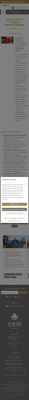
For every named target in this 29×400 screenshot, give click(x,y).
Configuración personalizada (14, 213)
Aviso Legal (21, 218)
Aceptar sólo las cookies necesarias (14, 209)
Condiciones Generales (14, 221)
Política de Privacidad (10, 218)
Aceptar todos (14, 204)
